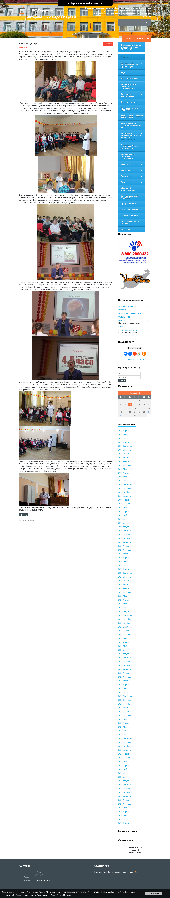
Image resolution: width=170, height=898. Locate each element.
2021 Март (123, 596)
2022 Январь (123, 630)
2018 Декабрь (124, 496)
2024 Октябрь (124, 742)
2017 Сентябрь (125, 446)
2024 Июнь (123, 730)
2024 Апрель (123, 723)
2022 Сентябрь (125, 657)
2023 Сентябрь (125, 696)
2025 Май (122, 769)
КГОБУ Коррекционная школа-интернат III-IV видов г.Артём (52, 11)
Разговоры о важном (128, 330)
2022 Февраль (124, 634)
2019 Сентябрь (125, 530)
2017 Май (122, 434)
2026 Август (123, 823)
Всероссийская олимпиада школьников (128, 156)
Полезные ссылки (129, 216)
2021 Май (122, 603)
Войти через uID (134, 348)
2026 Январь (123, 800)
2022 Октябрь (124, 661)
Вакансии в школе (129, 210)
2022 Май (122, 646)
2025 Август (123, 780)
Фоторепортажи (125, 306)
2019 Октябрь (124, 534)
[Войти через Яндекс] (135, 354)
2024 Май (122, 727)
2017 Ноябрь (124, 453)
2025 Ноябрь (124, 792)
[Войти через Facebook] (130, 354)
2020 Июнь (123, 565)
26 (125, 415)
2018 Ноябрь (124, 492)
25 (121, 415)
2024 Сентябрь (125, 738)
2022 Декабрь (124, 669)
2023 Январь (123, 673)
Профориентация (129, 204)
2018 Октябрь (124, 488)
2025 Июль (123, 777)
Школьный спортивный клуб (129, 189)
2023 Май (122, 688)
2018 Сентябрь (125, 484)
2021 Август (123, 611)
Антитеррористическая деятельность (132, 117)
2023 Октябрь (124, 700)
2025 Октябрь (124, 788)
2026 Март (123, 807)
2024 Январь (123, 711)
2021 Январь (123, 588)
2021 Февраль (124, 592)
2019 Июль (123, 523)
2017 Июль (123, 438)
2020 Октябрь (124, 577)
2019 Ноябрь (124, 538)
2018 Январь (123, 461)
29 (139, 415)
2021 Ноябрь (124, 623)
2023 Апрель (123, 684)
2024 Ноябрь (124, 746)
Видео (121, 326)
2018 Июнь (123, 480)
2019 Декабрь (124, 542)
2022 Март (123, 638)
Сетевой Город (142, 38)
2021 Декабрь (124, 627)
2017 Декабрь (124, 457)
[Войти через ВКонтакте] (126, 354)
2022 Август (123, 653)
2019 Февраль (124, 503)
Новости (23, 47)
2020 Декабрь (124, 584)
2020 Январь (123, 546)
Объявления (124, 317)
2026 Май (122, 815)
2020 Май (122, 561)
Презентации (124, 309)
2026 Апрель (123, 811)
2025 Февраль (124, 757)
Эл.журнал (129, 38)
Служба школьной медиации (129, 197)
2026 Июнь (123, 819)
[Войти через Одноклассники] (144, 354)
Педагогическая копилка (129, 313)
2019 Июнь (123, 519)
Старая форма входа (134, 359)
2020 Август (123, 569)
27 (130, 415)
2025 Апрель (123, 765)
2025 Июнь (123, 773)
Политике (67, 895)
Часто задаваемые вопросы (130, 223)
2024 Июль (123, 734)
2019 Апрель (123, 511)
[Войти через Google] (139, 354)
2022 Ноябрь (124, 665)
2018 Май (122, 476)
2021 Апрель (123, 600)
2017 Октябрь (124, 450)
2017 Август (123, 442)
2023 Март (123, 680)
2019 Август (123, 527)
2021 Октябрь (124, 619)
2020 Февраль (124, 550)
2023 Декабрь (124, 707)
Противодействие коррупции (129, 109)
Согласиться (154, 894)
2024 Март (123, 719)
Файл (137, 872)
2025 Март (123, 761)
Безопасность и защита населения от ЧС (131, 125)
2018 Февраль (124, 465)
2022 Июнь (123, 650)
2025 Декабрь (124, 796)
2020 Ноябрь (124, 580)
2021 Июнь (123, 607)
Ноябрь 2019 (135, 393)
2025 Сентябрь (125, 784)
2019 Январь (123, 500)
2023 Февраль (124, 677)
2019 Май (122, 515)
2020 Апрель (123, 557)
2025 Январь (123, 754)
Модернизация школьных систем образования (129, 147)
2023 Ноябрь (124, 704)
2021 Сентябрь (125, 615)
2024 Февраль (124, 715)
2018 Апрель (123, 473)
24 (149, 412)
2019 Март (123, 507)
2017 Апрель (123, 430)
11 (121, 408)
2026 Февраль (124, 804)
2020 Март (123, 553)
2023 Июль (123, 692)
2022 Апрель (123, 642)
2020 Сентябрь (125, 573)
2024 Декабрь (124, 750)
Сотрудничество (129, 102)
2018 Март (123, 469)
